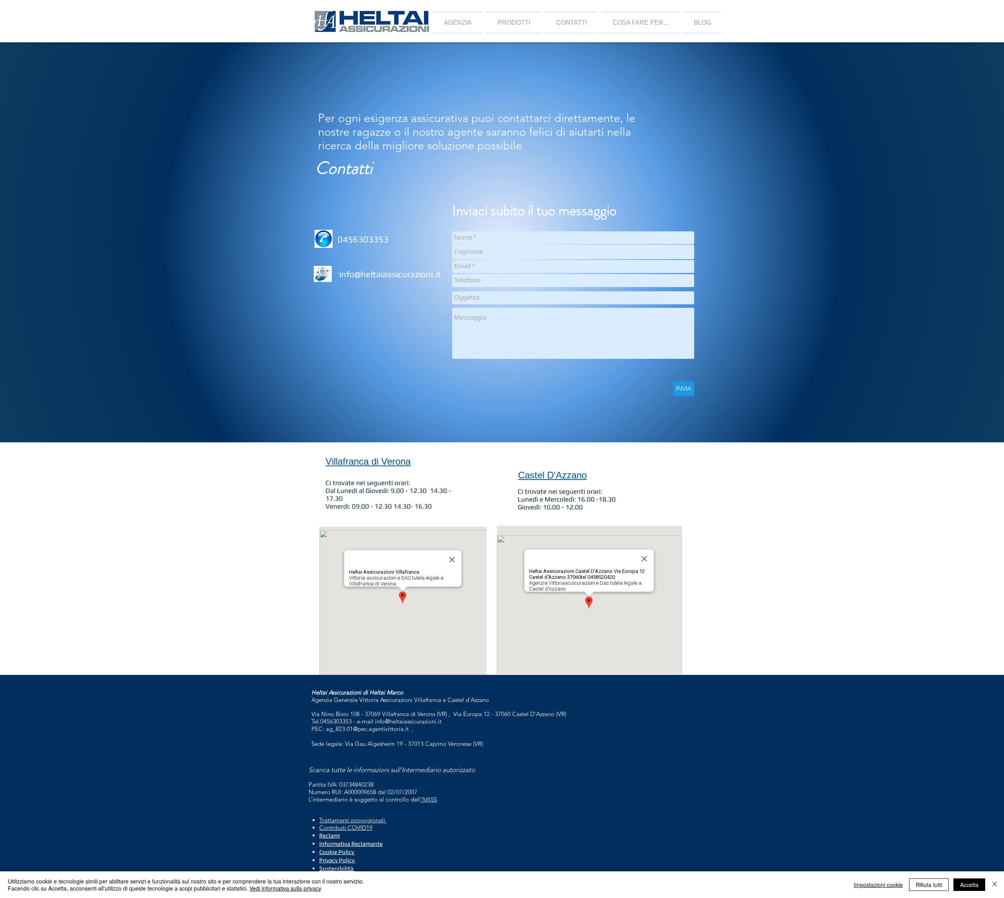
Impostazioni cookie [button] (878, 885)
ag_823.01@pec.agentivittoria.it (367, 729)
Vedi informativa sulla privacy (285, 888)
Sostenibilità (336, 868)
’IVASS (428, 799)
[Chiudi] (994, 885)
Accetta (969, 885)
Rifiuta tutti (929, 885)
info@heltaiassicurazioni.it (390, 274)
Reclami (329, 835)
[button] (514, 22)
